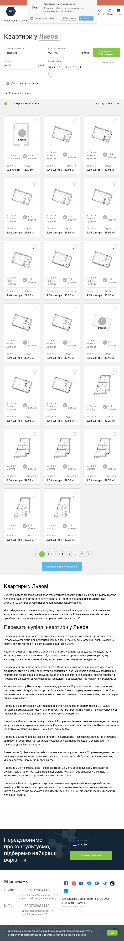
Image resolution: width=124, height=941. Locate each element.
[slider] (50, 56)
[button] (50, 36)
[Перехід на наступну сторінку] (89, 554)
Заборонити (69, 18)
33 (82, 554)
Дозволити (86, 18)
